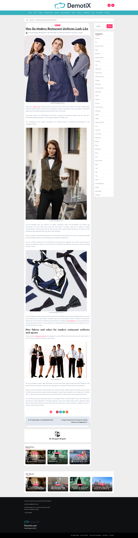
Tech (35, 12)
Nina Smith (76, 461)
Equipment (98, 92)
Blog (96, 50)
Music (96, 145)
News (96, 153)
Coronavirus (98, 72)
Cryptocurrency (99, 76)
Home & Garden (99, 122)
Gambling (97, 111)
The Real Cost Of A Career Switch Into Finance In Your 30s (57, 457)
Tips (96, 172)
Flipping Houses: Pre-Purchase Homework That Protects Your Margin (35, 457)
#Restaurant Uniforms (65, 32)
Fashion (97, 99)
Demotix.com (30, 526)
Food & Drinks (49, 12)
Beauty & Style (65, 12)
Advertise (105, 535)
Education (98, 84)
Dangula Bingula (34, 32)
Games (40, 12)
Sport (96, 164)
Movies (79, 12)
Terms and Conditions (95, 535)
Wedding (97, 195)
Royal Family (98, 160)
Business (57, 25)
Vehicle (97, 187)
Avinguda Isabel (56, 459)
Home (30, 12)
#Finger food (55, 32)
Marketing (98, 137)
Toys (96, 176)
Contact (107, 12)
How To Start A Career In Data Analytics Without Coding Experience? (79, 459)
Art (96, 42)
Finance (97, 103)
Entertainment (99, 88)
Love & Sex (98, 134)
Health (57, 12)
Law (96, 126)
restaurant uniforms (41, 336)
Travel (73, 12)
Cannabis (97, 61)
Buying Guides (99, 57)
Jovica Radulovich (34, 459)
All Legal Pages (75, 535)
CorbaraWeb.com (72, 321)
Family (97, 95)
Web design (98, 191)
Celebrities (87, 12)
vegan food (36, 106)
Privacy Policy (84, 535)
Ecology (97, 80)
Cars (93, 12)
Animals (97, 38)
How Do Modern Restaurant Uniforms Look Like (57, 29)
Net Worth (100, 12)
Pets (96, 156)
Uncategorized (99, 183)
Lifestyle (97, 130)
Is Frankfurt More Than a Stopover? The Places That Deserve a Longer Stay (102, 489)
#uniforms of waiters (77, 32)
